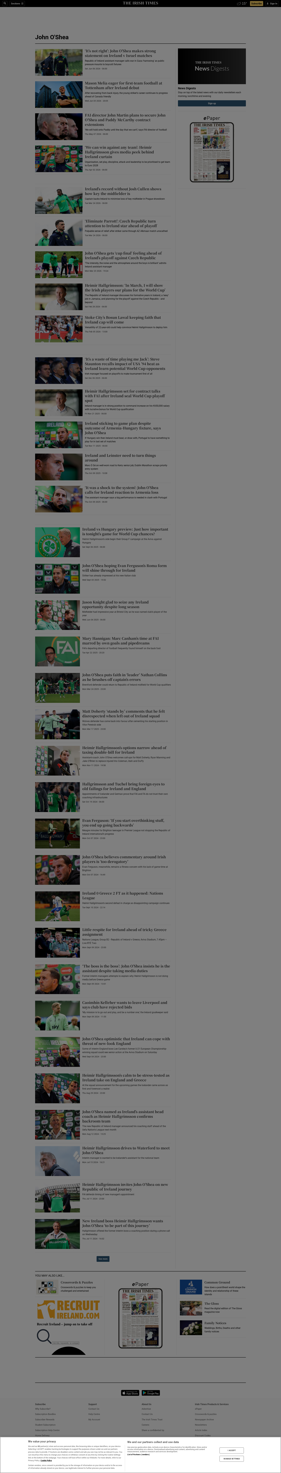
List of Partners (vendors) (138, 1454)
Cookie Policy (46, 1460)
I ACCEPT (232, 1450)
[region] (140, 1455)
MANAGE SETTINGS (232, 1459)
